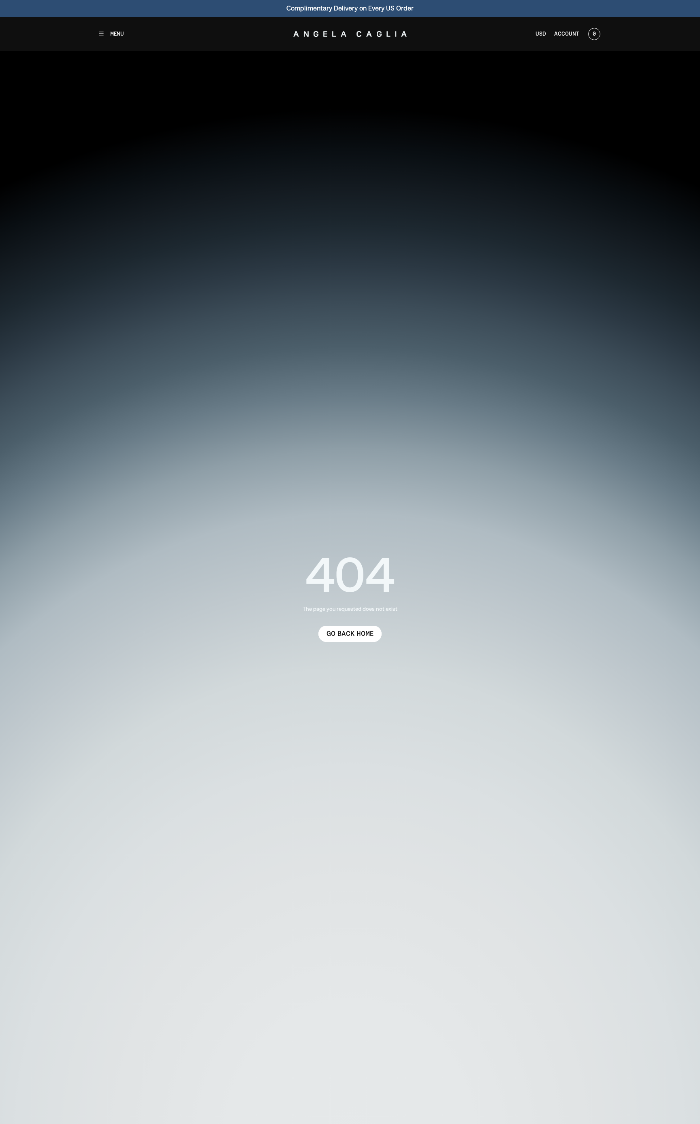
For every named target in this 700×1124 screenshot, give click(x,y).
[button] (111, 34)
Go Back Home (350, 633)
